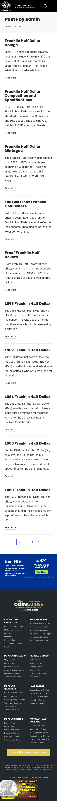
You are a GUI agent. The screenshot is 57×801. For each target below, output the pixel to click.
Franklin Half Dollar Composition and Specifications (23, 96)
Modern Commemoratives (14, 630)
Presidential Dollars (12, 673)
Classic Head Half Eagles (39, 693)
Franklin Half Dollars (23, 6)
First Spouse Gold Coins (39, 640)
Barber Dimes (35, 677)
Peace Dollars (9, 663)
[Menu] (52, 6)
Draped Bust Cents (11, 733)
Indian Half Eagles (37, 703)
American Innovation (12, 677)
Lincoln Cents (9, 723)
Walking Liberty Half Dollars (40, 733)
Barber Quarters (10, 696)
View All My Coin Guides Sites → (28, 752)
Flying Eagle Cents (11, 726)
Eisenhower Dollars (11, 667)
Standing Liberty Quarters (14, 700)
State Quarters (10, 706)
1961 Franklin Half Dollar (27, 397)
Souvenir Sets (9, 640)
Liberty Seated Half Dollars (40, 739)
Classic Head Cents (11, 736)
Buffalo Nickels (35, 660)
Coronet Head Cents (12, 740)
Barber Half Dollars (37, 743)
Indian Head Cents (11, 730)
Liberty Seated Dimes (38, 673)
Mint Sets (8, 636)
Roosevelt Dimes (36, 670)
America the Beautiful (13, 710)
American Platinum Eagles (40, 634)
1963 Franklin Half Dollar (27, 303)
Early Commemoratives (13, 626)
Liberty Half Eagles (37, 700)
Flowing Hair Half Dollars (39, 736)
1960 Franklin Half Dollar (27, 443)
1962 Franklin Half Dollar (27, 350)
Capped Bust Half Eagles (39, 690)
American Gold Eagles (39, 630)
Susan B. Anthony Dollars (14, 670)
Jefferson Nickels (36, 663)
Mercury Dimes (36, 667)
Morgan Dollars (10, 660)
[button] (39, 542)
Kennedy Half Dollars (38, 729)
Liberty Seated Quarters (13, 693)
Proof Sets (8, 633)
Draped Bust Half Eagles (39, 697)
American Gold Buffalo (39, 637)
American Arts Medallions (40, 623)
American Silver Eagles (39, 627)
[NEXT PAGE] (38, 542)
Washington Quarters (12, 703)
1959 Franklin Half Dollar (27, 490)
